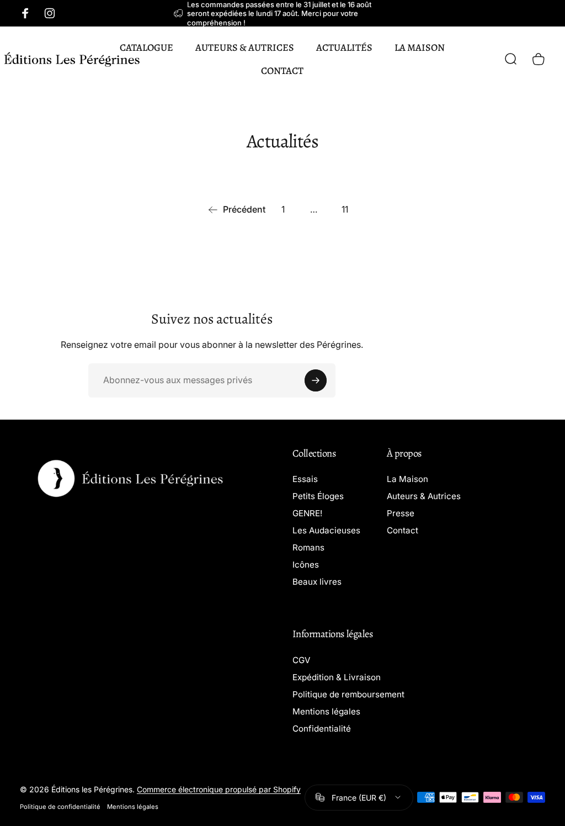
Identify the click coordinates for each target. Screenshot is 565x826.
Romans (308, 547)
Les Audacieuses (326, 530)
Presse (400, 513)
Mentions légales (326, 711)
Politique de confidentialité (60, 807)
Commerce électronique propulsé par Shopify (219, 789)
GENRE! (307, 513)
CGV (301, 660)
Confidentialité (321, 728)
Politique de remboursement (348, 694)
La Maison (407, 479)
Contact (402, 530)
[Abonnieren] (316, 380)
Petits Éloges (318, 496)
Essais (305, 479)
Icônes (305, 564)
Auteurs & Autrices (424, 496)
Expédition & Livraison (336, 677)
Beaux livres (317, 581)
